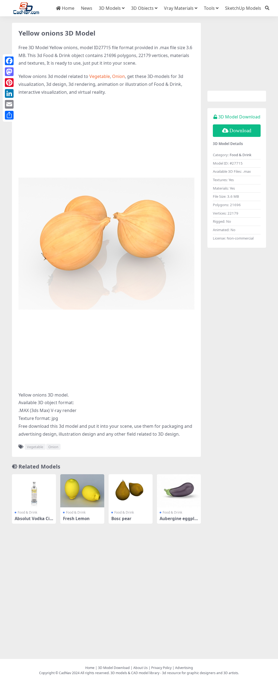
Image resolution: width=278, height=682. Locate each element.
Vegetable (99, 76)
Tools (209, 8)
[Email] (9, 104)
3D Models (110, 8)
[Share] (9, 115)
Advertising (184, 667)
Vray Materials (179, 8)
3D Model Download (114, 667)
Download (240, 130)
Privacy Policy (161, 667)
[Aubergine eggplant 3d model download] (179, 490)
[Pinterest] (9, 82)
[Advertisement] (106, 140)
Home (67, 8)
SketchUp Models (243, 8)
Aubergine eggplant (178, 521)
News (86, 8)
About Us (140, 667)
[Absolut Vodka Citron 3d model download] (34, 490)
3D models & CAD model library (134, 673)
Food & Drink (27, 512)
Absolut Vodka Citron (33, 521)
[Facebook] (9, 60)
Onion (118, 76)
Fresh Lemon (76, 518)
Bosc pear (121, 518)
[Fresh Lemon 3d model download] (82, 490)
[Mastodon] (9, 71)
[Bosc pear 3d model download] (131, 490)
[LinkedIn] (9, 93)
